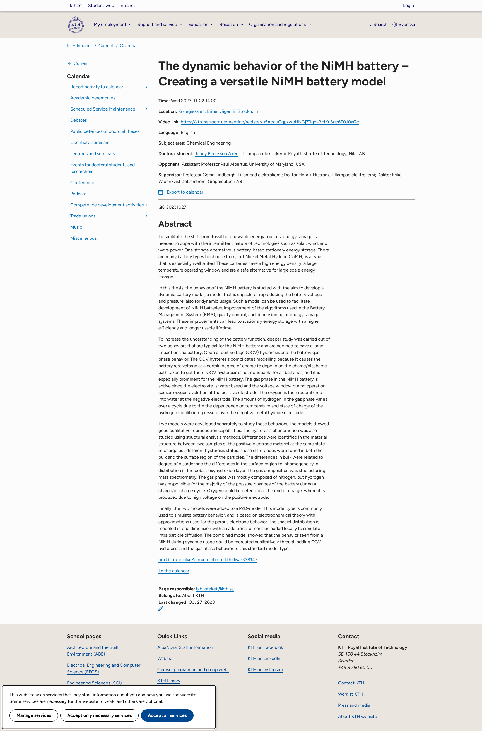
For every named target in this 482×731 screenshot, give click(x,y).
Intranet (127, 5)
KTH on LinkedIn (264, 658)
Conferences (83, 182)
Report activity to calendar (96, 86)
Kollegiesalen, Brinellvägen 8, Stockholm (218, 111)
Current (106, 45)
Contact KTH (351, 683)
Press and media (354, 705)
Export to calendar (185, 192)
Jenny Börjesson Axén (216, 153)
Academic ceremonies (92, 98)
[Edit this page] (160, 608)
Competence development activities (107, 204)
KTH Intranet (79, 45)
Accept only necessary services (99, 715)
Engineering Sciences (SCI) (94, 683)
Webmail (166, 658)
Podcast (78, 193)
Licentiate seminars (89, 142)
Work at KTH (350, 694)
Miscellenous (83, 238)
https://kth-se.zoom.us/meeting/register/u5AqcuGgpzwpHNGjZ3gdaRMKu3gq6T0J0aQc (270, 121)
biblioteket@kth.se (215, 588)
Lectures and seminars (92, 153)
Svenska (407, 24)
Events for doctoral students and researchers (102, 168)
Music (76, 227)
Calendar (129, 45)
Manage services (33, 715)
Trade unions (82, 216)
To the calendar (173, 570)
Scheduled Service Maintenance (102, 109)
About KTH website (357, 716)
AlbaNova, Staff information (185, 647)
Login (408, 5)
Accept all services (167, 715)
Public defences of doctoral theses (104, 131)
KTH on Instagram (265, 669)
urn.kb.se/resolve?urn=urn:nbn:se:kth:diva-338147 (207, 559)
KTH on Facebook (265, 647)
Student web (101, 5)
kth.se (76, 5)
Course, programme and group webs (193, 669)
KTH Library (168, 680)
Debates (78, 120)
